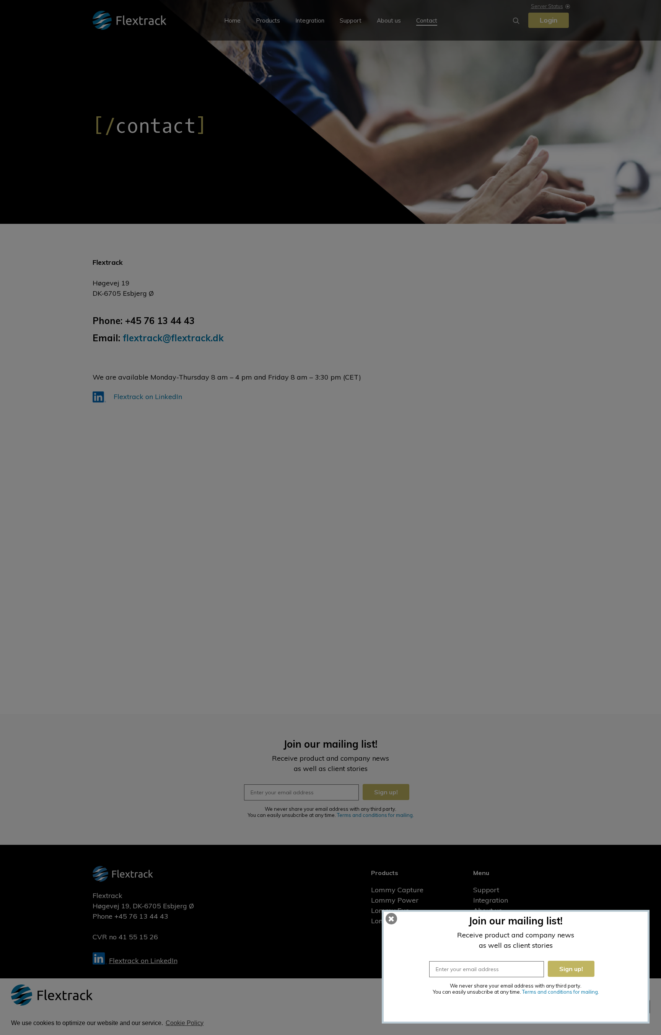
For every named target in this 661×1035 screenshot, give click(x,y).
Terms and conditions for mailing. (560, 992)
